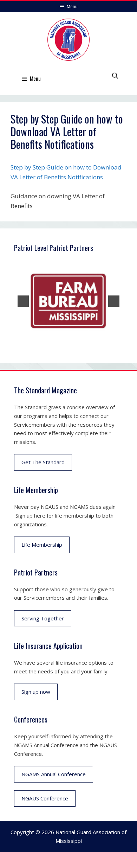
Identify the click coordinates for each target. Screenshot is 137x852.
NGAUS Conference (44, 798)
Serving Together (42, 618)
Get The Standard (43, 462)
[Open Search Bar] (115, 75)
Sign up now (35, 691)
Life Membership (41, 544)
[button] (23, 301)
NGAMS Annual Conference (53, 774)
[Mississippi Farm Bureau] (68, 301)
